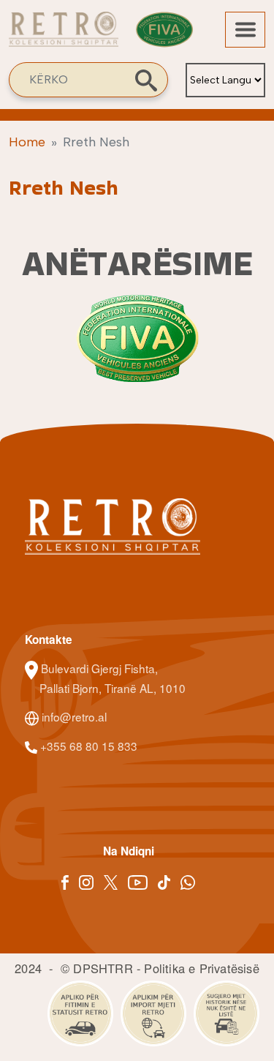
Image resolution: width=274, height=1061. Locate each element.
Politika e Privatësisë (201, 968)
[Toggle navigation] (245, 30)
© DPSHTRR (97, 968)
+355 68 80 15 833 (87, 746)
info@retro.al (73, 716)
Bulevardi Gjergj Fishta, (99, 668)
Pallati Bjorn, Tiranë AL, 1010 (112, 688)
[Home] (63, 37)
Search (146, 80)
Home (27, 142)
